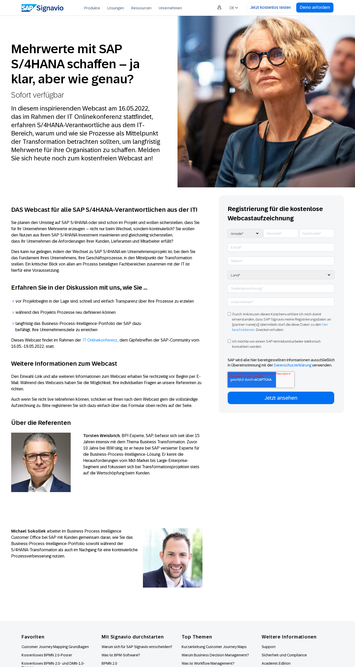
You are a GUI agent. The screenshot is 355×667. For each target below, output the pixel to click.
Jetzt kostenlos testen (270, 7)
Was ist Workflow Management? (208, 663)
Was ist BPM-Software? (121, 655)
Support (269, 647)
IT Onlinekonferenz (100, 340)
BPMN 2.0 (109, 663)
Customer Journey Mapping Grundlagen (55, 647)
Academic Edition (276, 663)
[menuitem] (92, 8)
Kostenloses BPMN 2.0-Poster (47, 655)
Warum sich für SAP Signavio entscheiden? (137, 647)
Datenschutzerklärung (292, 365)
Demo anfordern (315, 7)
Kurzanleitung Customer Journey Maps (214, 647)
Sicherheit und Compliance (284, 655)
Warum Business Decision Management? (215, 655)
